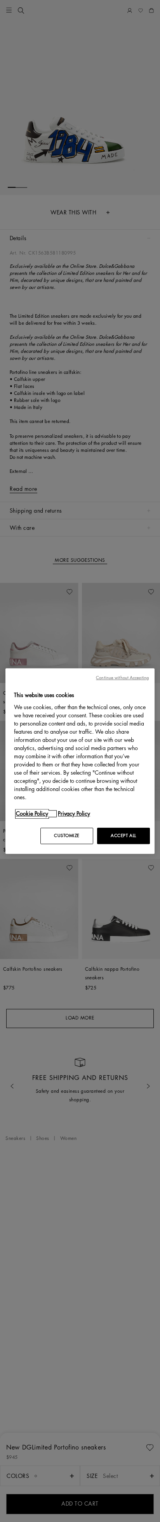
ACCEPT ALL (123, 836)
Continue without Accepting (122, 678)
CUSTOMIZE (67, 836)
